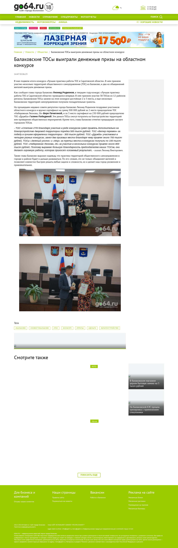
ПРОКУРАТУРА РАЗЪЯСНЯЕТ (72, 28)
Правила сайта (58, 497)
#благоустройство (109, 328)
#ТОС (56, 328)
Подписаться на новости (62, 501)
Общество (42, 51)
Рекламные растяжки (136, 501)
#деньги (92, 328)
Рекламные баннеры (136, 508)
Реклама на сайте (141, 492)
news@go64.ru (60, 542)
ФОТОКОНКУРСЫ (46, 22)
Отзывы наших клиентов (24, 501)
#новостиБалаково (39, 328)
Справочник (50, 17)
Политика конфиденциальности (25, 527)
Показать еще (89, 475)
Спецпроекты (69, 17)
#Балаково (21, 328)
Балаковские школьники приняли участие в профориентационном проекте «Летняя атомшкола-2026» (108, 400)
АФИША (63, 22)
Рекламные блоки (135, 497)
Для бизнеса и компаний (24, 494)
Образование (54, 28)
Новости (34, 17)
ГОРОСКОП (33, 28)
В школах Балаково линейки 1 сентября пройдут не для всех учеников (145, 453)
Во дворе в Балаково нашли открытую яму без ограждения (31, 452)
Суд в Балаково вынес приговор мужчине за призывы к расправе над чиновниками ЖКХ (70, 400)
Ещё (101, 17)
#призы (80, 328)
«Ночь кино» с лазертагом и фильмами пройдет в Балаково (108, 452)
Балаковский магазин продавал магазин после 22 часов (68, 453)
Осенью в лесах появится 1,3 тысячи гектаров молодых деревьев (30, 398)
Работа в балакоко (98, 497)
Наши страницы (63, 492)
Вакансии (97, 492)
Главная (20, 17)
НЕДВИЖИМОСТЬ (24, 22)
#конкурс (67, 328)
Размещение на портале (138, 505)
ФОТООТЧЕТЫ (88, 17)
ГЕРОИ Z (43, 28)
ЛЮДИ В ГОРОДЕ (20, 28)
